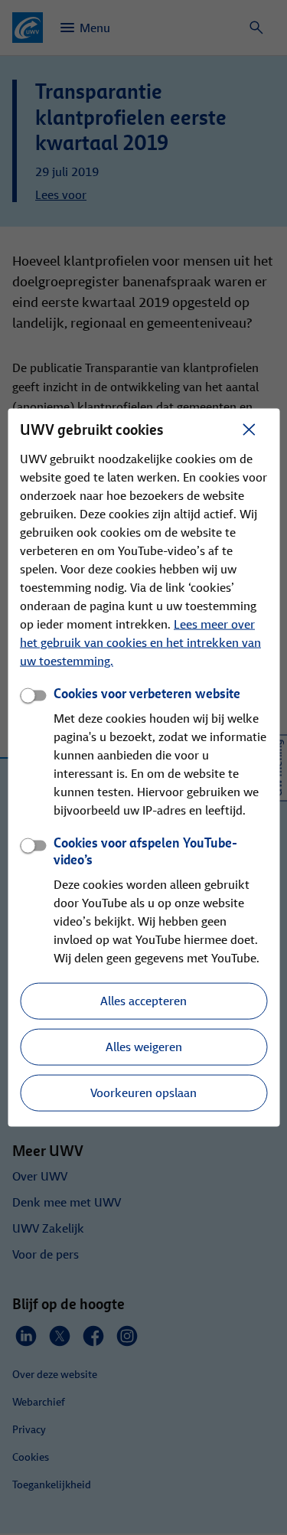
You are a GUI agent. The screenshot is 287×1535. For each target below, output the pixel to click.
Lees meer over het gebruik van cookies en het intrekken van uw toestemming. (140, 642)
